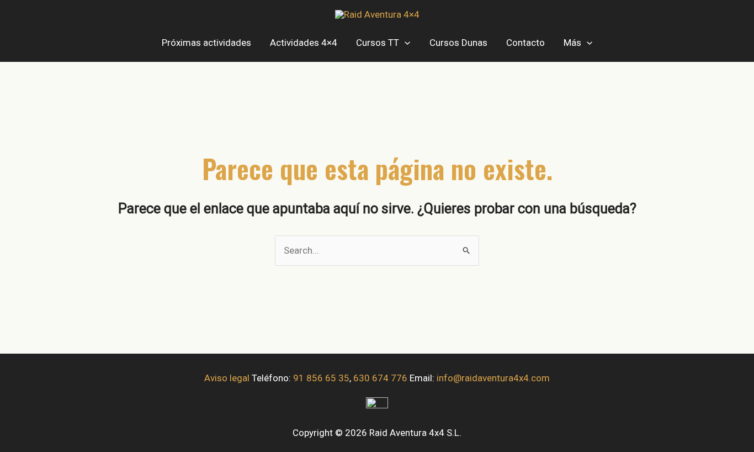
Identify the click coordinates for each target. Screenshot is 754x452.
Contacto (525, 42)
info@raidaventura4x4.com (493, 377)
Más (572, 42)
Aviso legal (226, 377)
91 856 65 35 (321, 377)
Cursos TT (377, 42)
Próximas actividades (206, 42)
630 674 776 (380, 377)
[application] (404, 42)
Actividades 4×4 (303, 42)
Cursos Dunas (458, 42)
